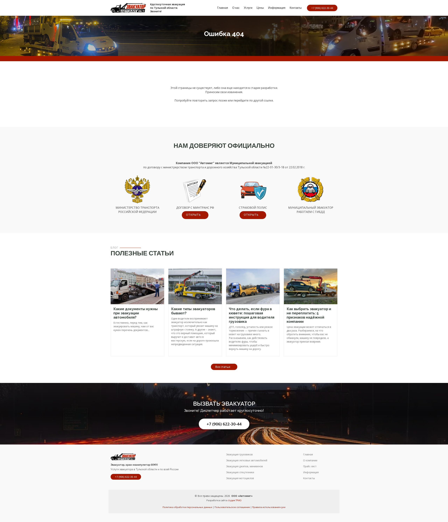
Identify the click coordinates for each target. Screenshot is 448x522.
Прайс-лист (310, 466)
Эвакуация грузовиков (239, 454)
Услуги (248, 8)
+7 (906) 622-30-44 (224, 424)
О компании (310, 460)
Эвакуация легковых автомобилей (246, 460)
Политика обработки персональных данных (187, 507)
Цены (260, 8)
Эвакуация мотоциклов (240, 478)
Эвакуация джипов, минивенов (244, 466)
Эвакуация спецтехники (240, 472)
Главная (222, 8)
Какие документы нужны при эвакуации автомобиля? (135, 313)
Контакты (296, 8)
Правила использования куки (268, 507)
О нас (236, 8)
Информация (276, 8)
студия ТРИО (234, 500)
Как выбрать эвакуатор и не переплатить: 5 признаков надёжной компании (309, 315)
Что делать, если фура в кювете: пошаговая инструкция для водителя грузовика (251, 315)
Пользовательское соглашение (232, 507)
